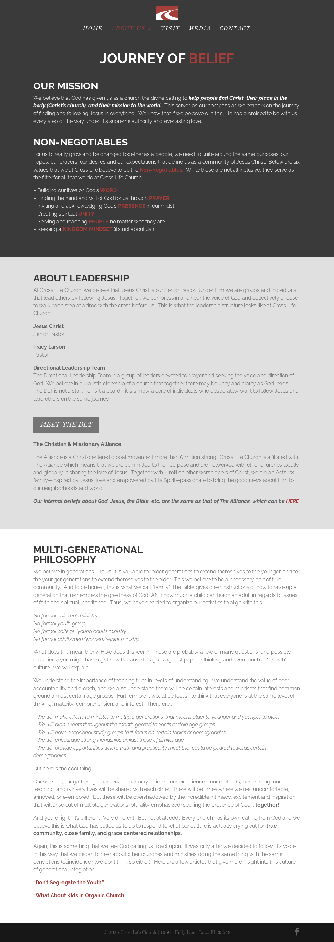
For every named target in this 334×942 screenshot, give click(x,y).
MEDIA (200, 29)
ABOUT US (128, 29)
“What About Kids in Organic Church (78, 895)
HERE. (293, 501)
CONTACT (235, 29)
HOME (93, 29)
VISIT (170, 29)
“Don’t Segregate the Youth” (68, 882)
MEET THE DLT (66, 425)
